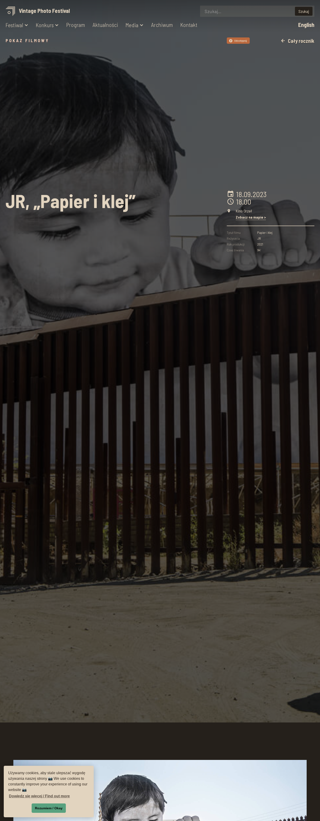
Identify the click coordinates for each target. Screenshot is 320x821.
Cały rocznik (297, 41)
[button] (17, 25)
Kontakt (188, 25)
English (306, 25)
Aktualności (105, 25)
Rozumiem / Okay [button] (49, 808)
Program (75, 25)
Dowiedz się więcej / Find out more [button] (39, 796)
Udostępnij (238, 40)
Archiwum (162, 25)
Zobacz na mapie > (251, 217)
